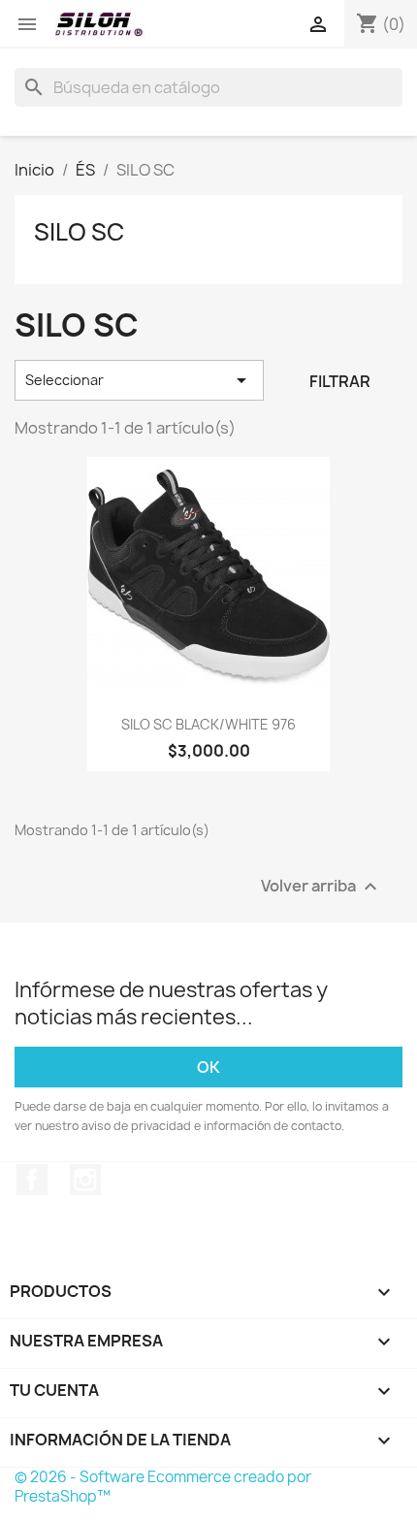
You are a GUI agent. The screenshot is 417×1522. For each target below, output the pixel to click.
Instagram (85, 1179)
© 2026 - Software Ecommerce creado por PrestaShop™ (163, 1486)
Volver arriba (321, 886)
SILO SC (79, 231)
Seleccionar (139, 380)
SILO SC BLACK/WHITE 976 (208, 724)
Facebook (32, 1179)
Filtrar (339, 381)
